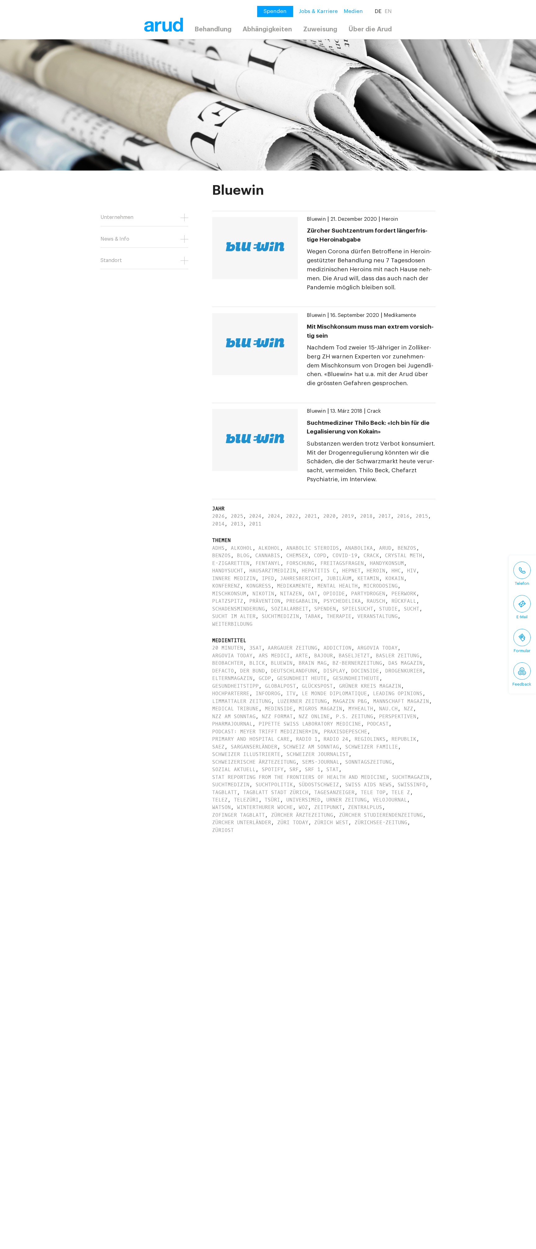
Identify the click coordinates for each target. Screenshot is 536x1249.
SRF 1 (312, 769)
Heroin (390, 219)
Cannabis (267, 555)
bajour (323, 655)
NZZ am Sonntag (234, 716)
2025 (237, 516)
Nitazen (291, 593)
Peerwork (403, 593)
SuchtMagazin (410, 777)
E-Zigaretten (230, 563)
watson (221, 807)
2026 (218, 516)
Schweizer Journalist (318, 754)
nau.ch (388, 708)
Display (334, 671)
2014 (218, 524)
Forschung (300, 563)
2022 (292, 516)
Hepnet (351, 570)
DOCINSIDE (365, 671)
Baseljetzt (354, 655)
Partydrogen (368, 593)
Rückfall (403, 601)
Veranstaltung (377, 616)
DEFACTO (223, 671)
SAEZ (218, 747)
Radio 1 (307, 739)
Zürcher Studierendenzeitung (381, 815)
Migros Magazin (320, 708)
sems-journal (320, 762)
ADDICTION (337, 648)
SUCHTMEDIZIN (230, 784)
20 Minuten (227, 648)
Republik (403, 739)
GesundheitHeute (356, 678)
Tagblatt (224, 792)
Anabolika (359, 548)
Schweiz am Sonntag (311, 747)
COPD (320, 555)
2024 (255, 516)
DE (378, 11)
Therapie (339, 616)
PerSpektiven (397, 716)
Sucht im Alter (234, 616)
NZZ (408, 708)
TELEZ (220, 800)
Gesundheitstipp (235, 686)
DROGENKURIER (403, 671)
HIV (411, 570)
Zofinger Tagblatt (238, 815)
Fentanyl (268, 563)
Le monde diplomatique (334, 693)
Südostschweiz (319, 784)
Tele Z (400, 792)
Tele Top (373, 792)
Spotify (273, 769)
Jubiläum (339, 578)
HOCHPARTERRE (230, 693)
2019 (348, 516)
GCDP (265, 678)
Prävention (264, 601)
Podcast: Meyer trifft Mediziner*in (265, 731)
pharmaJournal (232, 724)
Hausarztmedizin (272, 570)
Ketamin (368, 578)
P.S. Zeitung (354, 716)
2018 (366, 516)
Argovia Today (377, 648)
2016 (403, 516)
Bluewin (316, 219)
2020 (329, 516)
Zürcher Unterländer (241, 822)
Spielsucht (357, 609)
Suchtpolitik (274, 784)
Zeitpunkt (328, 807)
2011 (255, 524)
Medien (353, 11)
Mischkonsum (229, 593)
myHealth (360, 708)
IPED (268, 578)
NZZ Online (314, 716)
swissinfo (412, 784)
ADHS (218, 548)
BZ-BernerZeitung (357, 663)
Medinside (279, 708)
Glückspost (317, 686)
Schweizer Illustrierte (246, 754)
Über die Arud (370, 29)
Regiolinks (370, 739)
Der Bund (252, 671)
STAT (332, 769)
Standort (111, 260)
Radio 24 (336, 739)
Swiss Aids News (368, 784)
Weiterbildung (232, 624)
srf (294, 769)
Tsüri (272, 800)
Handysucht (227, 570)
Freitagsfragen (342, 563)
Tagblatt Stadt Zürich (275, 792)
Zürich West (331, 822)
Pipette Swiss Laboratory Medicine (310, 724)
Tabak (312, 616)
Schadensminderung (238, 609)
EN (388, 11)
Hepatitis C (319, 570)
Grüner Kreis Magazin (370, 686)
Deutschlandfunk (294, 671)
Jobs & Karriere (318, 11)
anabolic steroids (312, 548)
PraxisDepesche (345, 731)
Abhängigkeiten (267, 29)
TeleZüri (246, 800)
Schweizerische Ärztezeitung (254, 762)
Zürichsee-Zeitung (381, 822)
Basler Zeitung (397, 655)
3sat (255, 648)
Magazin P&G (350, 701)
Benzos (407, 548)
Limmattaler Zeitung (241, 701)
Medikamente (400, 315)
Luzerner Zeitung (302, 701)
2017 (384, 516)
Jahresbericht (300, 578)
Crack (374, 411)
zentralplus (365, 807)
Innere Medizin (234, 578)
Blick (257, 663)
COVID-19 (345, 555)
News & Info (114, 239)
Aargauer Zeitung (292, 648)
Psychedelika (342, 601)
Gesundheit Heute (302, 678)
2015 (422, 516)
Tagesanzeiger (334, 792)
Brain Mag (313, 663)
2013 (237, 524)
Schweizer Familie (371, 747)
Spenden (325, 609)
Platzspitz (227, 601)
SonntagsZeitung (368, 762)
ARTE (302, 655)
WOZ (303, 807)
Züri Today (292, 822)
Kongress (258, 586)
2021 (311, 516)
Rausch (376, 601)
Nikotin (263, 593)
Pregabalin (301, 601)
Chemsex (297, 555)
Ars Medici (274, 655)
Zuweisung (320, 29)
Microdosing (381, 586)
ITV (291, 693)
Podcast (378, 724)
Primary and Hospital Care (251, 739)
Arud (385, 548)
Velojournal (390, 800)
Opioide (334, 593)
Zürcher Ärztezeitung (302, 815)
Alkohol (241, 548)
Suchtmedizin (280, 616)
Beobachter (227, 663)
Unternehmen (116, 217)
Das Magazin (405, 663)
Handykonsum (387, 563)
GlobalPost (280, 686)
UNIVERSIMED (303, 800)
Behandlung (212, 29)
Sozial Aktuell (234, 769)
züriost (223, 830)
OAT (312, 593)
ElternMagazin (232, 678)
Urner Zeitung (346, 800)
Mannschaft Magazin (401, 701)
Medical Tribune (235, 708)
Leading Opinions (397, 693)
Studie (388, 609)
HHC (396, 570)
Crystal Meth (403, 555)
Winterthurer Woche (265, 807)
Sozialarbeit (289, 609)
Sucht (411, 609)
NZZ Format (277, 716)
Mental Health (337, 586)
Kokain (394, 578)
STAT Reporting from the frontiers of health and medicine (299, 777)
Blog (243, 555)
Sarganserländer (254, 747)
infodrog (268, 693)
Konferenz (226, 586)
